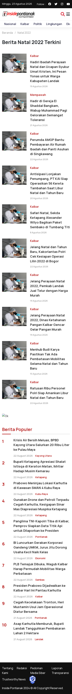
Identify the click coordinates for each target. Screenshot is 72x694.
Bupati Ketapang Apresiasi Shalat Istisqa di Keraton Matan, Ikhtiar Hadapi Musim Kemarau (39, 466)
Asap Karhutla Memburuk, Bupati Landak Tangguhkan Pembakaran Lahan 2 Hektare (39, 628)
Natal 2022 (24, 33)
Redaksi (22, 668)
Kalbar (24, 24)
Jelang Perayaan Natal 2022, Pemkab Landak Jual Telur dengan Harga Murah (49, 288)
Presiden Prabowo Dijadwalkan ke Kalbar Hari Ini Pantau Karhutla (39, 587)
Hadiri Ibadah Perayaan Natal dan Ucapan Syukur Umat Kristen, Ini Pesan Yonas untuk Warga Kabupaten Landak (49, 71)
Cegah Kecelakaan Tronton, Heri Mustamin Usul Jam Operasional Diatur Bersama (38, 607)
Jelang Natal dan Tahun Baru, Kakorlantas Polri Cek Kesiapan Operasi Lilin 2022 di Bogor (48, 254)
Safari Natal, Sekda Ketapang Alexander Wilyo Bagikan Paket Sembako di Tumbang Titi (50, 220)
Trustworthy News (14, 679)
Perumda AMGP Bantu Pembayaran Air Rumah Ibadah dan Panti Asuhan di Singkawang (49, 147)
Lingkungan (54, 24)
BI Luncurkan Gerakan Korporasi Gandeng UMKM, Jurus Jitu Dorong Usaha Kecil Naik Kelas (40, 547)
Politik (38, 24)
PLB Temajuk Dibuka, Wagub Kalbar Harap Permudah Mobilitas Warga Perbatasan (40, 569)
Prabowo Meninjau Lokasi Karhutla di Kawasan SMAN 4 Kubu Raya (40, 485)
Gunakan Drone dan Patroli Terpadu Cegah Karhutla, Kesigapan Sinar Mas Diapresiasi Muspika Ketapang (41, 504)
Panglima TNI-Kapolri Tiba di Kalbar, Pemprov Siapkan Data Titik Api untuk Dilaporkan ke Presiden (41, 526)
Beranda (7, 33)
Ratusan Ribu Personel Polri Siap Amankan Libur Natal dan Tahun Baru (49, 393)
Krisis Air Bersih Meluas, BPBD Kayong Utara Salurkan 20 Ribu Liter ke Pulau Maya (41, 445)
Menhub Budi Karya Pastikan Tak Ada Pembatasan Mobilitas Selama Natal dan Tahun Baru (49, 358)
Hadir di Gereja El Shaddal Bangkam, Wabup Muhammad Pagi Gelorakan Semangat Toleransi (48, 110)
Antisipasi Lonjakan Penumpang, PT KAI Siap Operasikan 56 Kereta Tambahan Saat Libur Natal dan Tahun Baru (49, 183)
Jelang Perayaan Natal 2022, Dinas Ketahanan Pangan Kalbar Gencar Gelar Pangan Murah (48, 322)
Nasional (10, 24)
